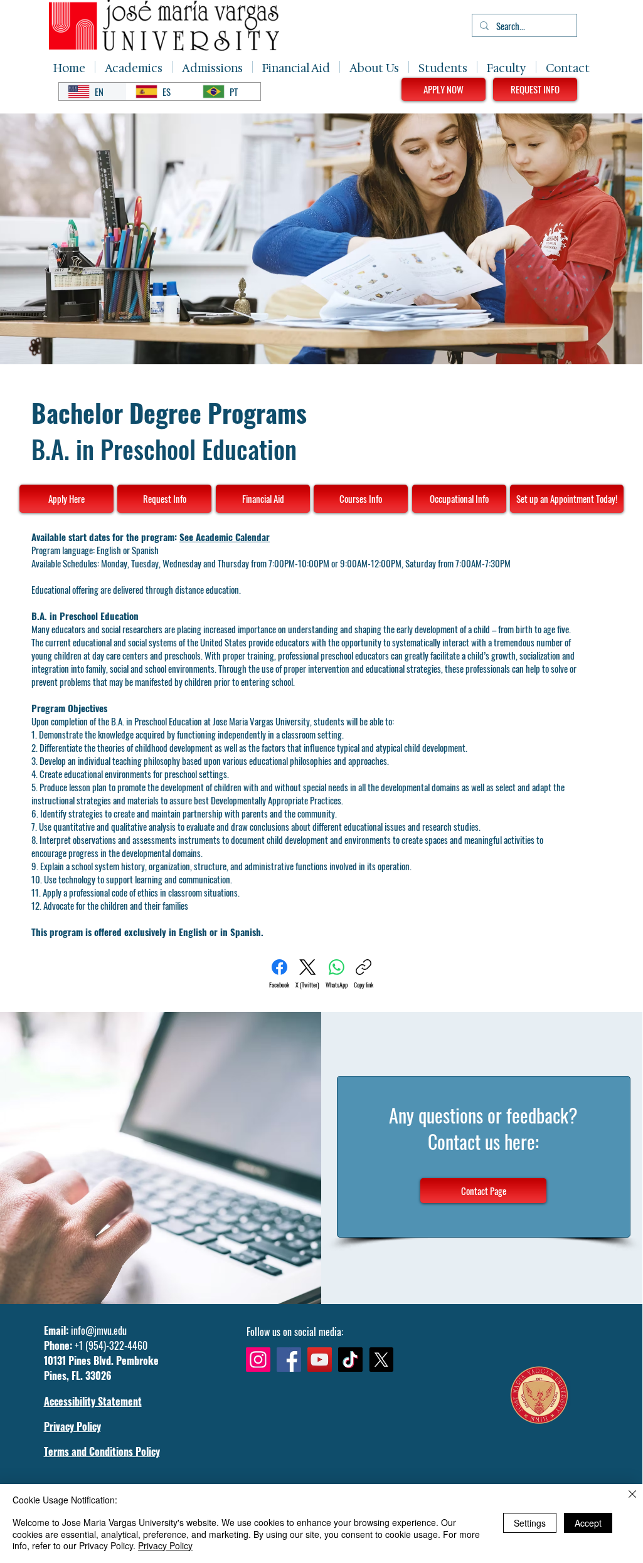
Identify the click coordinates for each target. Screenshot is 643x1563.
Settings (530, 1523)
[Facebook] (289, 1359)
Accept (588, 1523)
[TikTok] (350, 1359)
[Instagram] (258, 1359)
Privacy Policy (165, 1545)
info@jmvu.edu (99, 1330)
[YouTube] (319, 1359)
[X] (381, 1359)
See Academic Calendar (224, 537)
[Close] (632, 1495)
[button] (133, 67)
